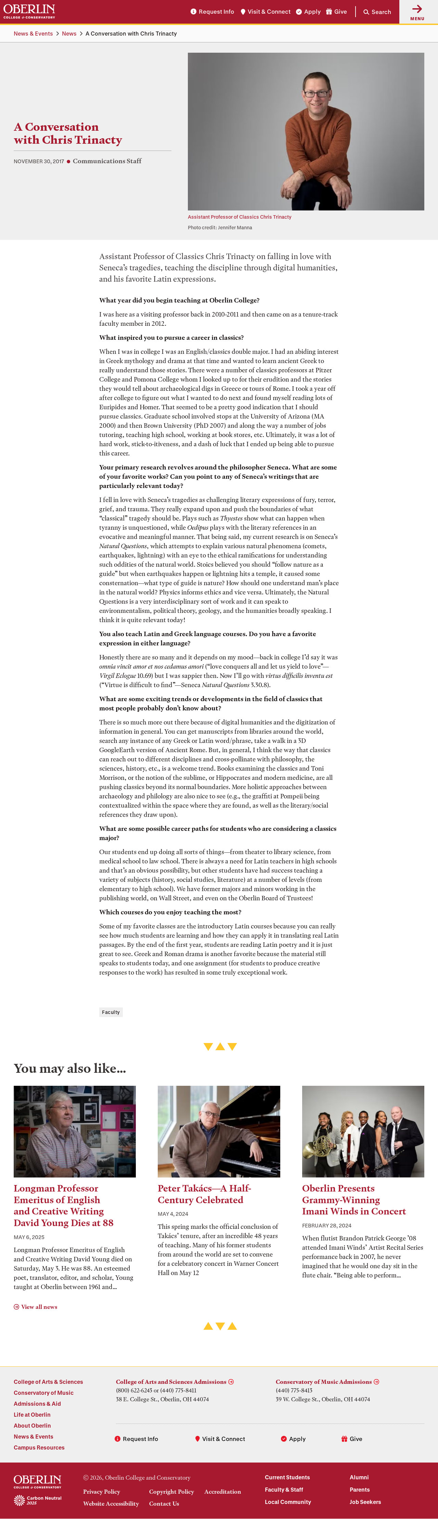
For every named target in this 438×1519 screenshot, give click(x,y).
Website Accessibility (111, 1503)
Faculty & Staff (284, 1489)
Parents (360, 1489)
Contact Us (164, 1503)
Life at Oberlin (32, 1414)
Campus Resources (39, 1447)
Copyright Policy (171, 1491)
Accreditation (222, 1491)
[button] (373, 12)
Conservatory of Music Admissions (324, 1381)
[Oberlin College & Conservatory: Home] (29, 11)
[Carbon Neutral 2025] (37, 1501)
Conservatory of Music (44, 1392)
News (69, 33)
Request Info (216, 12)
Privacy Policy (101, 1491)
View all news (39, 1306)
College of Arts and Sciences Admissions (171, 1381)
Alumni (359, 1477)
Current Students (287, 1477)
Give (340, 12)
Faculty (111, 1012)
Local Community (288, 1501)
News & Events (33, 33)
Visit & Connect (269, 12)
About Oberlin (32, 1425)
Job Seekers (365, 1501)
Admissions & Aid (37, 1403)
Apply (312, 12)
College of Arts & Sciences (48, 1381)
